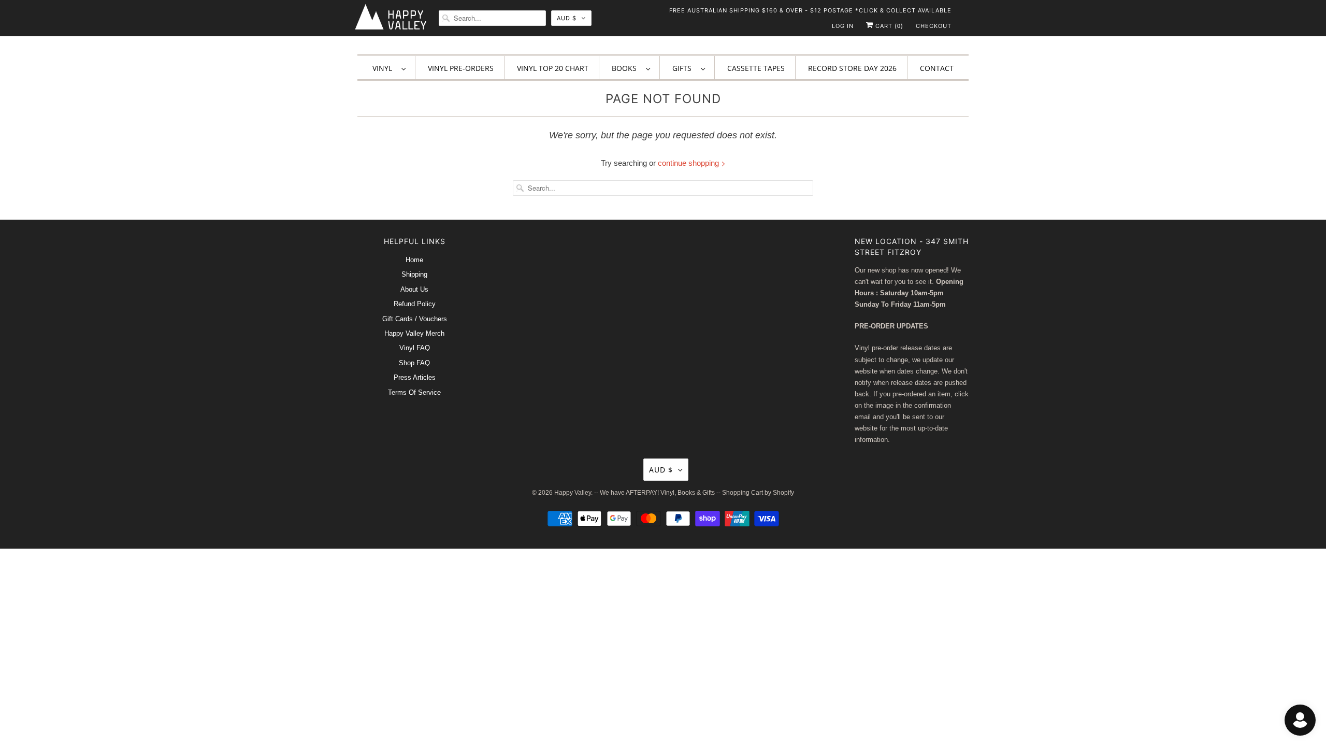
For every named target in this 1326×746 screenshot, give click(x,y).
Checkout (934, 26)
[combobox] (492, 18)
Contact (937, 68)
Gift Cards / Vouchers (414, 319)
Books (626, 68)
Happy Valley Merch (414, 333)
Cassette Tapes (756, 68)
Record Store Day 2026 (852, 68)
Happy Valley (572, 492)
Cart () (888, 26)
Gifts (684, 68)
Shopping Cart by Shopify (758, 492)
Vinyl (384, 68)
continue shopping (689, 163)
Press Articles (415, 377)
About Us (414, 289)
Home (414, 260)
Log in (843, 26)
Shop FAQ (414, 363)
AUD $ (566, 18)
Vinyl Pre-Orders (461, 68)
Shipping (414, 274)
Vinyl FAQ (414, 348)
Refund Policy (415, 304)
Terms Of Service (414, 392)
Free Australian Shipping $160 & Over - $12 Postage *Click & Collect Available (810, 10)
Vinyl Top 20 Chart (552, 68)
